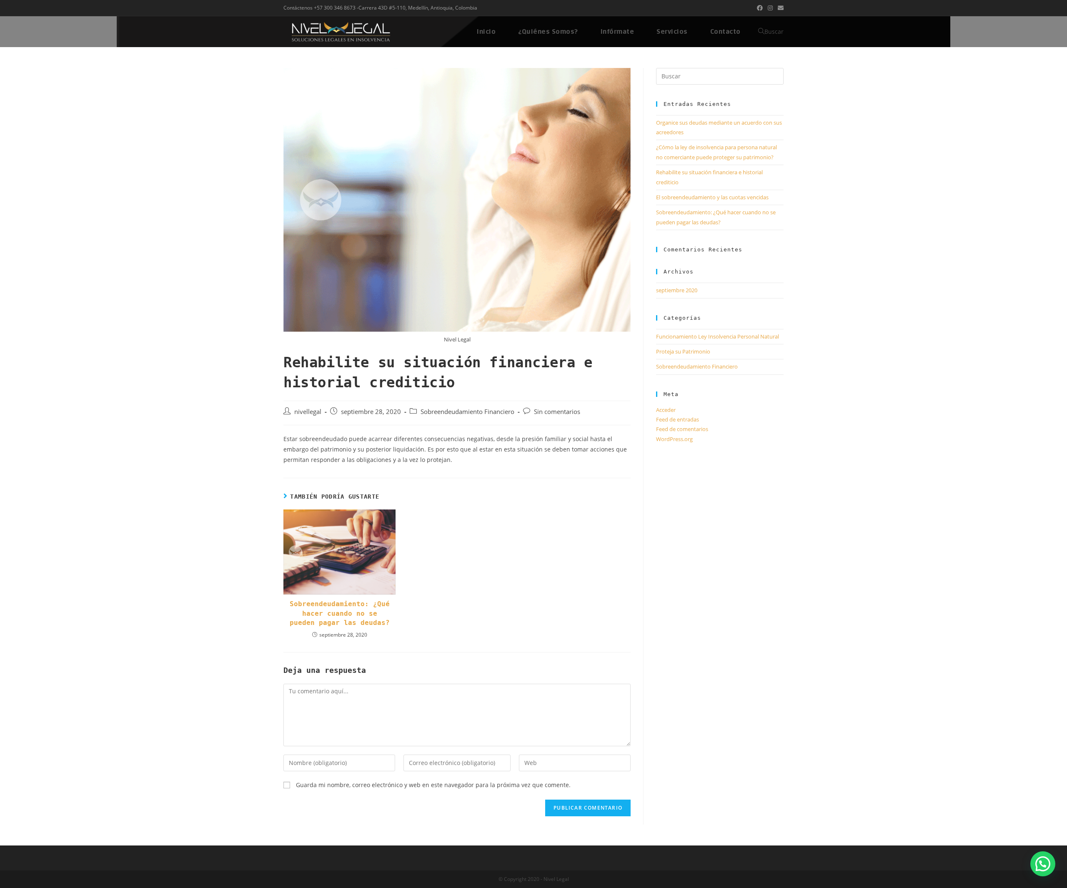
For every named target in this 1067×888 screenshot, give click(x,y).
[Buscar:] (720, 75)
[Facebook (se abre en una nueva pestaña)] (759, 8)
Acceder (666, 410)
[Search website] (761, 31)
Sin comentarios (557, 412)
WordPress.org (674, 439)
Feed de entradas (677, 419)
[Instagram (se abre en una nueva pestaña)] (770, 8)
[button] (1042, 863)
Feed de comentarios (682, 429)
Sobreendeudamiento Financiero (467, 412)
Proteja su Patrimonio (683, 351)
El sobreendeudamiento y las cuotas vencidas (712, 197)
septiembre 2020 (676, 290)
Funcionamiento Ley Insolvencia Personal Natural (717, 336)
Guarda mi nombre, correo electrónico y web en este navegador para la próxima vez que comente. (433, 785)
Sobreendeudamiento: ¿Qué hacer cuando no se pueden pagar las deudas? (340, 613)
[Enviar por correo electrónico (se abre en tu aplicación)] (779, 8)
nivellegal (307, 412)
